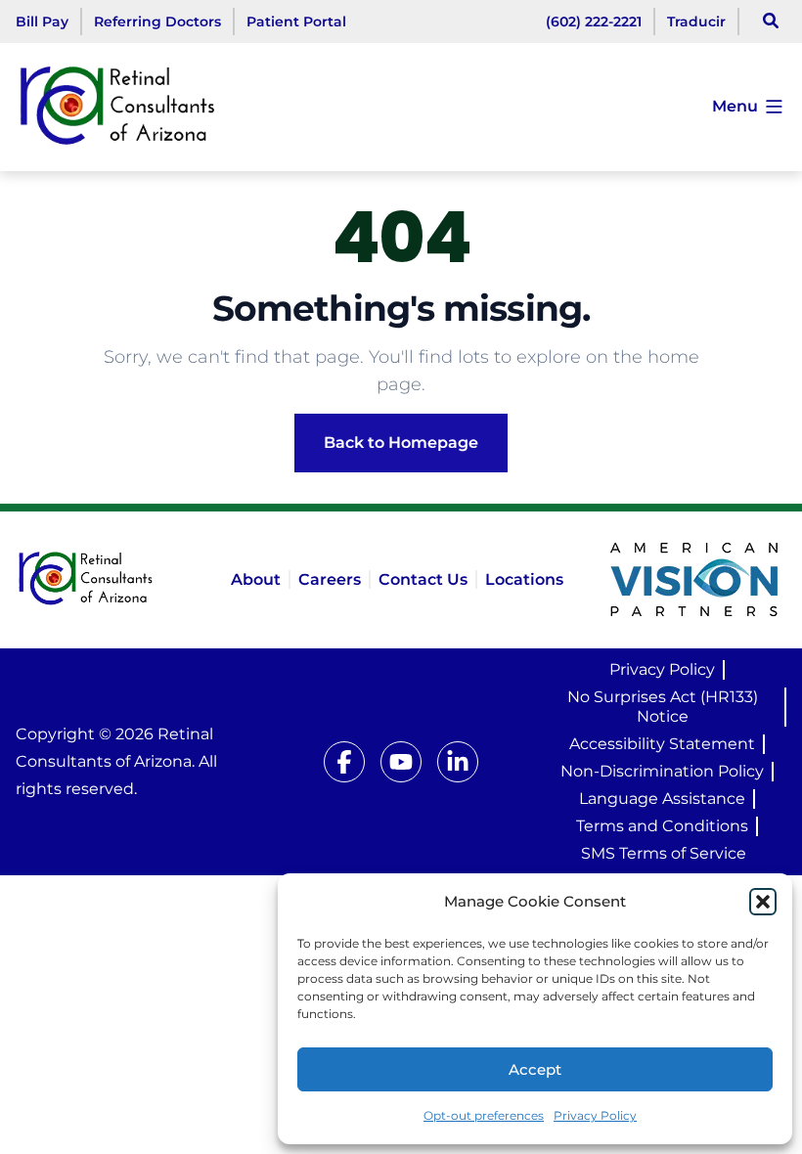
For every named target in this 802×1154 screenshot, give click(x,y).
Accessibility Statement (662, 743)
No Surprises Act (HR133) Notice (662, 707)
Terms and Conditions (662, 826)
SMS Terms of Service (663, 853)
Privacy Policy (595, 1115)
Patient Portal (296, 21)
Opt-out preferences (483, 1115)
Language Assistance (662, 798)
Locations (524, 579)
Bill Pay (42, 21)
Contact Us (423, 579)
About (256, 579)
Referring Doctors (157, 21)
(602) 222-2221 (594, 21)
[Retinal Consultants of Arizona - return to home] (108, 580)
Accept (535, 1069)
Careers (329, 579)
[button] (763, 901)
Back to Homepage (401, 442)
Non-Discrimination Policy (662, 771)
